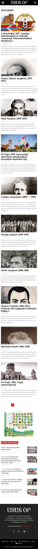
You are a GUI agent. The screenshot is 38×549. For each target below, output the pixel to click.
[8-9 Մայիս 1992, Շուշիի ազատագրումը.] (19, 371)
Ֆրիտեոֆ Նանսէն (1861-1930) (15, 347)
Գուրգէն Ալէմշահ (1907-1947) (15, 235)
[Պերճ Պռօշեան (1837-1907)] (19, 107)
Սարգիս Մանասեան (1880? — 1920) (18, 197)
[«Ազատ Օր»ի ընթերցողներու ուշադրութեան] (32, 450)
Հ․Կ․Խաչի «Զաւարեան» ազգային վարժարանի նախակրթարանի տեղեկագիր (11, 481)
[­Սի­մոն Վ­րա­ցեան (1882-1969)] (19, 259)
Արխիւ (33, 541)
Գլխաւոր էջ (5, 541)
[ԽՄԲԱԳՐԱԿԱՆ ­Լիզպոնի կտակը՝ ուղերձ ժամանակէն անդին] (32, 492)
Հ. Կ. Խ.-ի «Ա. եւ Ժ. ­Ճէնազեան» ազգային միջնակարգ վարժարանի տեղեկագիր (12, 471)
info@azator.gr (25, 526)
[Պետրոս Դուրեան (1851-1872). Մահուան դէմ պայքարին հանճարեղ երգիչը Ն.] (19, 295)
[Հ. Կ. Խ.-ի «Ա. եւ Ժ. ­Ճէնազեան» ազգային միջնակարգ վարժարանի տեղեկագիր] (32, 471)
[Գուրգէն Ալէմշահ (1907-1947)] (19, 223)
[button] (35, 2)
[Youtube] (24, 532)
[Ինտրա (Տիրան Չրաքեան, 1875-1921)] (19, 67)
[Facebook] (14, 532)
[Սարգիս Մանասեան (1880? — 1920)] (19, 186)
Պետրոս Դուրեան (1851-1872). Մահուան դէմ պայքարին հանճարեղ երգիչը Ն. (18, 308)
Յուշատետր (5, 30)
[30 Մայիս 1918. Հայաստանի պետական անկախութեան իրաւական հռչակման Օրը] (19, 143)
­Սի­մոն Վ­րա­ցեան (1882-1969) (15, 270)
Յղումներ (13, 541)
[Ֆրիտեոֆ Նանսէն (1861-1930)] (19, 335)
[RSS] (19, 532)
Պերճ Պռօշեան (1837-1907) (14, 119)
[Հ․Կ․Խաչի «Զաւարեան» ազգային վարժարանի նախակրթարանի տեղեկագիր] (32, 482)
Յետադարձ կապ (23, 541)
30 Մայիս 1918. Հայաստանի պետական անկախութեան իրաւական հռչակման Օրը (14, 156)
